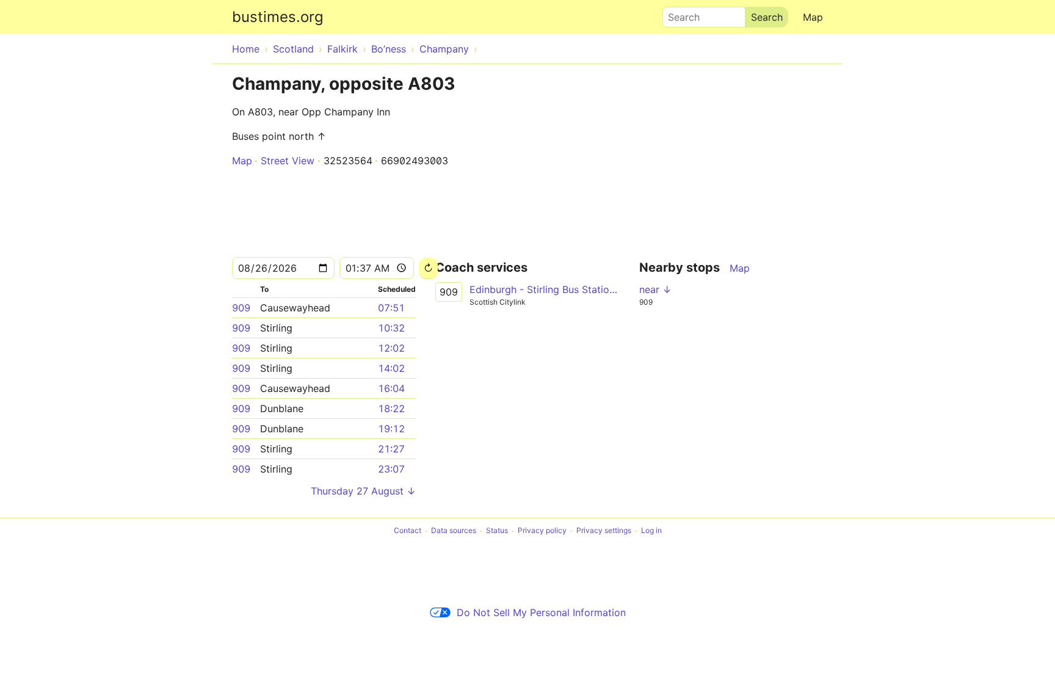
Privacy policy (542, 530)
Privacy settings (603, 530)
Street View (287, 160)
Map (813, 17)
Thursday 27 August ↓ (363, 491)
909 (241, 308)
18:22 (391, 408)
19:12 (391, 429)
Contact (407, 530)
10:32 (391, 328)
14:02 (391, 368)
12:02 (391, 348)
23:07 (391, 469)
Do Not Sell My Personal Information (541, 612)
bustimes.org (278, 17)
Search (678, 14)
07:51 (391, 308)
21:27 (391, 449)
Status (497, 530)
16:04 (391, 388)
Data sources (453, 530)
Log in (651, 530)
